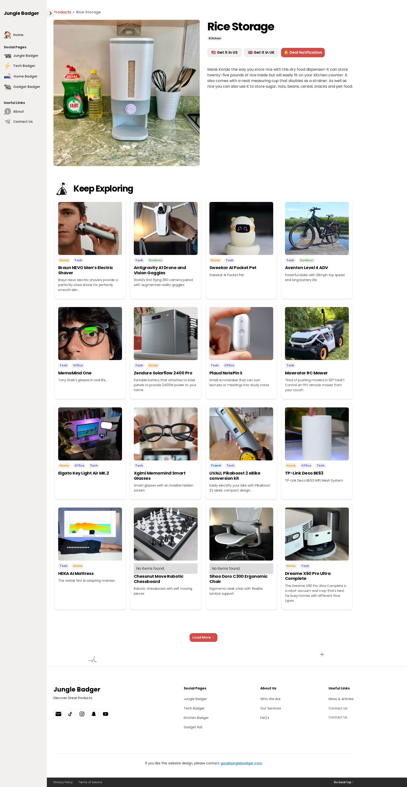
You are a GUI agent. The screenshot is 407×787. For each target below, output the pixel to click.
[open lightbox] (126, 93)
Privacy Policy (63, 782)
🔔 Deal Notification (303, 52)
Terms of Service (90, 782)
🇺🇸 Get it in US (224, 52)
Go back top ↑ (344, 782)
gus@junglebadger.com (241, 763)
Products (62, 12)
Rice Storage (88, 12)
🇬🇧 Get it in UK (261, 52)
